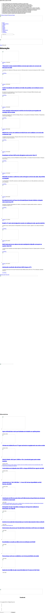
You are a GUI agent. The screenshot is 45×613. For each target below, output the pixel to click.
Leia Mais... (4, 73)
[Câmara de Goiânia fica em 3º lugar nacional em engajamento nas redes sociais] (8, 442)
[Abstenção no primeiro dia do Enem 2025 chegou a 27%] (10, 262)
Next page (7, 274)
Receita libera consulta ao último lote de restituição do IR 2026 (13, 13)
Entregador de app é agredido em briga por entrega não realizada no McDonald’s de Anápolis (19, 9)
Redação (4, 62)
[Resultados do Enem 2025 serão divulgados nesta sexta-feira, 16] (10, 150)
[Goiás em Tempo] (7, 15)
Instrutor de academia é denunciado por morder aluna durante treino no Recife (16, 10)
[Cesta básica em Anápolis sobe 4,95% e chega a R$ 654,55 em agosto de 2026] (23, 465)
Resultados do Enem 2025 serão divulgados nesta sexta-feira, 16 (19, 155)
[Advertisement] (9, 394)
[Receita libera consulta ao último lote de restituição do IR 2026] (8, 539)
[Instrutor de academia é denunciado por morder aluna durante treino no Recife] (8, 519)
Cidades (3, 24)
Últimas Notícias (5, 23)
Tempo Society (5, 30)
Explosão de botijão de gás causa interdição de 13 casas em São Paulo (20, 570)
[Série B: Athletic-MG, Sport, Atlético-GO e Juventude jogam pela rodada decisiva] (8, 457)
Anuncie (4, 31)
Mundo (3, 26)
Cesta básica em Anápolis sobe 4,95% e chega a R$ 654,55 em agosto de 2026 (16, 6)
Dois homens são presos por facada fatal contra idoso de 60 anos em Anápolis (16, 12)
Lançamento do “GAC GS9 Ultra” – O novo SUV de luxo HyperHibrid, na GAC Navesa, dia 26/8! (20, 7)
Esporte (3, 27)
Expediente (4, 32)
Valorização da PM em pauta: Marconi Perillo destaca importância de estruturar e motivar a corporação (21, 8)
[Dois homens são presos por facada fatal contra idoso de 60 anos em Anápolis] (7, 525)
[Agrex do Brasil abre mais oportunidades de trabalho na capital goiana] (13, 428)
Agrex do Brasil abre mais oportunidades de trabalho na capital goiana (15, 3)
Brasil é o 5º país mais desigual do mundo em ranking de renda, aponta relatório (23, 223)
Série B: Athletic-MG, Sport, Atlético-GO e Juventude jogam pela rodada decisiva (17, 5)
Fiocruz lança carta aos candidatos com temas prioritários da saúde (20, 556)
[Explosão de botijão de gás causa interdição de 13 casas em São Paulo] (8, 567)
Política (3, 29)
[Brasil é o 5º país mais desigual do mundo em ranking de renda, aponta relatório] (10, 218)
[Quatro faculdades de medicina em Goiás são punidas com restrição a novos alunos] (11, 83)
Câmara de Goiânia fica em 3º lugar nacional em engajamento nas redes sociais (16, 4)
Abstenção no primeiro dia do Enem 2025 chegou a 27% (17, 267)
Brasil (3, 25)
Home (3, 22)
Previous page (2, 274)
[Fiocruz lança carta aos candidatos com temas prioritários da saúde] (8, 553)
